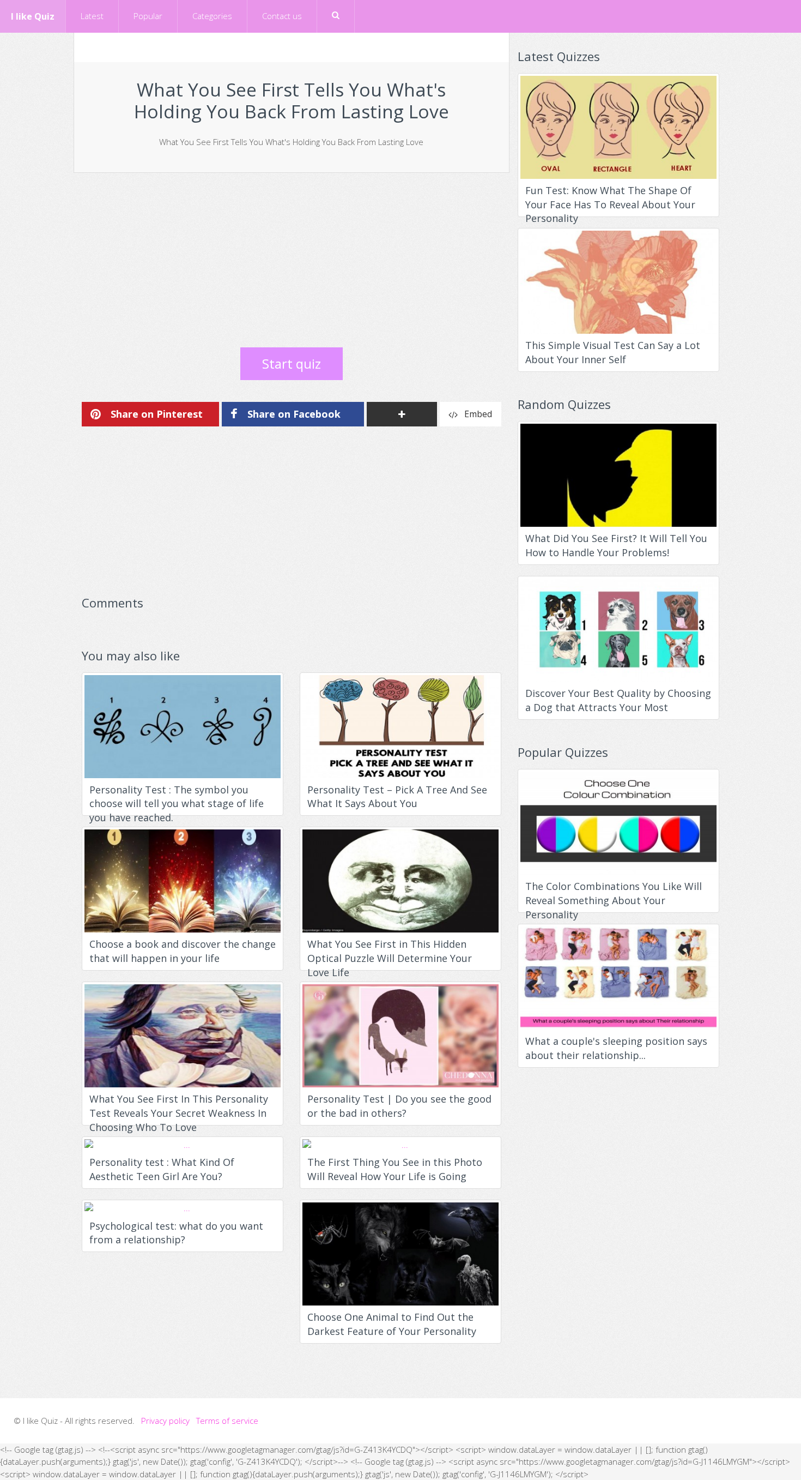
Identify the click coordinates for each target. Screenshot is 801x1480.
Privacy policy (165, 1420)
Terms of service (227, 1420)
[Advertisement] (291, 260)
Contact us (282, 15)
